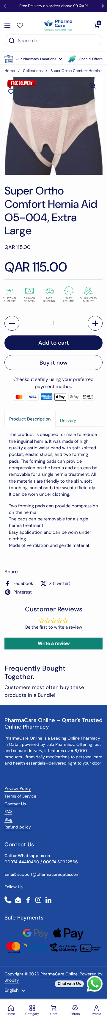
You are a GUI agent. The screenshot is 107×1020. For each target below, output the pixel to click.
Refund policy (17, 827)
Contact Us (15, 803)
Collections (33, 70)
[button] (33, 59)
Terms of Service (20, 796)
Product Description (30, 419)
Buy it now (53, 362)
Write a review (54, 643)
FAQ (8, 811)
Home (9, 70)
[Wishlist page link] (20, 25)
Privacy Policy (17, 788)
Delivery (68, 420)
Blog (8, 819)
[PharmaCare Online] (58, 25)
